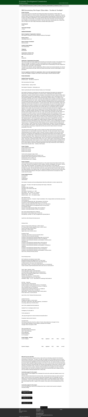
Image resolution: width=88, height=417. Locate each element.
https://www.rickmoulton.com (27, 54)
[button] (28, 6)
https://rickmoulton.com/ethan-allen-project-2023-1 (44, 21)
